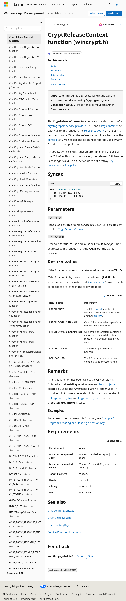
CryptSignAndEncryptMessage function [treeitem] (24, 159)
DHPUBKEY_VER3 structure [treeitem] (23, 468)
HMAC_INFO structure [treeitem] (21, 506)
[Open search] (109, 4)
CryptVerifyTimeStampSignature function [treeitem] (25, 353)
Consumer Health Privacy (99, 594)
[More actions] (120, 24)
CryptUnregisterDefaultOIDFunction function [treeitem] (24, 233)
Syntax (54, 66)
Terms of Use (10, 598)
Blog (46, 594)
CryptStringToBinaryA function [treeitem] (21, 203)
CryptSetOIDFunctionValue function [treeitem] (23, 101)
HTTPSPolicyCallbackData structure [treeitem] (23, 514)
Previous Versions (31, 594)
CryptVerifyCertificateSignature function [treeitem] (25, 263)
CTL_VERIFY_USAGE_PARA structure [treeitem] (22, 438)
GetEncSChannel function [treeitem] (23, 500)
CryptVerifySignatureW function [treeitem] (21, 343)
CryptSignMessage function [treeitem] (24, 185)
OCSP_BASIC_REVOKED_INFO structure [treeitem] (25, 544)
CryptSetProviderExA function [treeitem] (20, 117)
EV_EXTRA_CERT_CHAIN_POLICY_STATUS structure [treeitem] (25, 492)
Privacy (75, 594)
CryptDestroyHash (89, 398)
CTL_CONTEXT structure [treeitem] (22, 381)
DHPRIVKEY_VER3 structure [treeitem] (24, 456)
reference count (94, 130)
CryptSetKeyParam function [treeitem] (24, 93)
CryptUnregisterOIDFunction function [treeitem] (25, 243)
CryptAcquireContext (71, 229)
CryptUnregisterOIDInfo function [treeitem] (22, 253)
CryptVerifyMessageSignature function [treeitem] (25, 313)
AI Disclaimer (10, 594)
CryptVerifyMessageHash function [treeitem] (23, 303)
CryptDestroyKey (61, 398)
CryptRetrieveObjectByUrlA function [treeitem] (24, 49)
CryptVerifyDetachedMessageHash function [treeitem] (24, 283)
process (98, 315)
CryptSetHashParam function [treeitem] (25, 77)
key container (109, 126)
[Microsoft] (6, 4)
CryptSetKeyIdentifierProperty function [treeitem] (25, 85)
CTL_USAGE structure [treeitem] (20, 420)
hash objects (107, 384)
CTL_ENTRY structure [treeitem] (20, 387)
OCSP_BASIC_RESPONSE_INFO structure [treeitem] (24, 534)
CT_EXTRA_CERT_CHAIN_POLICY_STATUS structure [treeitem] (25, 363)
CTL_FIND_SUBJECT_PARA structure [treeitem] (22, 396)
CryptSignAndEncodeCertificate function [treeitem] (24, 149)
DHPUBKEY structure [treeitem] (20, 462)
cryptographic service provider (67, 126)
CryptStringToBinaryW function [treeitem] (21, 213)
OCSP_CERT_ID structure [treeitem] (22, 562)
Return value (57, 74)
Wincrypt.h (63, 24)
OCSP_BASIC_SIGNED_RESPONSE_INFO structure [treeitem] (24, 554)
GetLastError (96, 282)
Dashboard (114, 13)
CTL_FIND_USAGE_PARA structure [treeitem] (21, 406)
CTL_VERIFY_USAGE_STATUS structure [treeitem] (24, 448)
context (52, 140)
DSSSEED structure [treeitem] (19, 474)
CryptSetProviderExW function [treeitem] (20, 127)
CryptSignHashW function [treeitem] (23, 179)
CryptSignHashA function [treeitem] (23, 173)
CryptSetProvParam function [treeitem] (24, 141)
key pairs (70, 165)
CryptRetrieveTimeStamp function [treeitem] (23, 69)
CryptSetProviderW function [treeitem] (24, 135)
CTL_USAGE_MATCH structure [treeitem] (19, 428)
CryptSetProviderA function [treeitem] (24, 109)
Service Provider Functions (64, 532)
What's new (96, 13)
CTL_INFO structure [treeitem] (20, 413)
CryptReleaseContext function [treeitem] (21, 39)
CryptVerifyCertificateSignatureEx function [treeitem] (25, 273)
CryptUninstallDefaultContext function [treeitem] (25, 223)
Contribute (62, 594)
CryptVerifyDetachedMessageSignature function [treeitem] (24, 293)
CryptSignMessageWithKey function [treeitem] (24, 193)
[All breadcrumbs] (50, 24)
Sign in (118, 4)
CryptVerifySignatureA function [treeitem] (21, 333)
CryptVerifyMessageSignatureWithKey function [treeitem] (25, 323)
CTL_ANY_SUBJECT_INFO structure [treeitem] (22, 373)
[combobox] (22, 28)
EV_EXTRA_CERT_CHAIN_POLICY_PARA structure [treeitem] (25, 482)
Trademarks (27, 598)
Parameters (56, 70)
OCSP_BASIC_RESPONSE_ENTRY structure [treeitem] (25, 524)
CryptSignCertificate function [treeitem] (25, 167)
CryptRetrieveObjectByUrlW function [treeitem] (24, 59)
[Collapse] (41, 21)
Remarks (55, 79)
